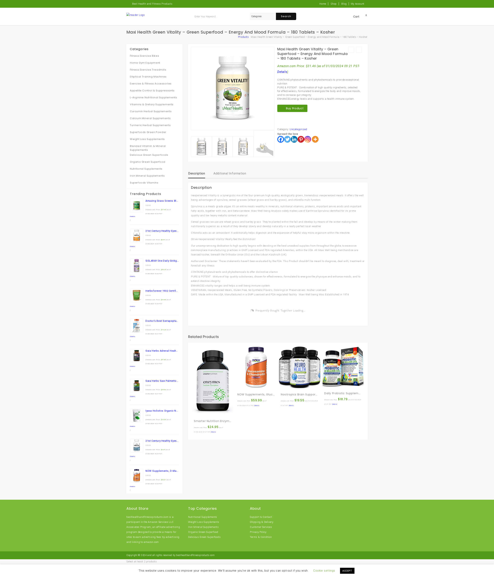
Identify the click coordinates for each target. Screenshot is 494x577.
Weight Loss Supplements (147, 139)
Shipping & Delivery (261, 522)
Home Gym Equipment (145, 63)
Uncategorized (298, 129)
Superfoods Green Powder (148, 132)
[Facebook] (280, 139)
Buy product (295, 108)
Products (243, 36)
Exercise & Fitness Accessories (151, 83)
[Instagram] (307, 139)
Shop (334, 3)
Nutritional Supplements (146, 169)
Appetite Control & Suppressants (152, 90)
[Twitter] (287, 139)
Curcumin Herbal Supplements (151, 111)
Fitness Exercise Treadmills (148, 70)
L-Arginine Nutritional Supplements (153, 97)
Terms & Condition (261, 537)
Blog (344, 3)
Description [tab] (196, 173)
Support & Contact (261, 517)
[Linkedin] (294, 139)
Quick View (205, 413)
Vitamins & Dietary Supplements (151, 104)
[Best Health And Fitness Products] (237, 36)
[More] (315, 139)
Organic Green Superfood (147, 162)
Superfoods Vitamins (144, 182)
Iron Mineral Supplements (147, 176)
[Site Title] (135, 14)
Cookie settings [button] (324, 570)
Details (282, 72)
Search (286, 16)
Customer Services (261, 527)
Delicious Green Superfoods (149, 155)
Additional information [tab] (229, 173)
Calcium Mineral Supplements (150, 118)
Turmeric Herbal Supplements (150, 125)
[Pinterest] (301, 139)
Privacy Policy (258, 532)
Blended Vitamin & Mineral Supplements (148, 148)
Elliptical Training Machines (148, 76)
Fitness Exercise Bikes (144, 56)
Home (322, 3)
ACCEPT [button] (347, 570)
